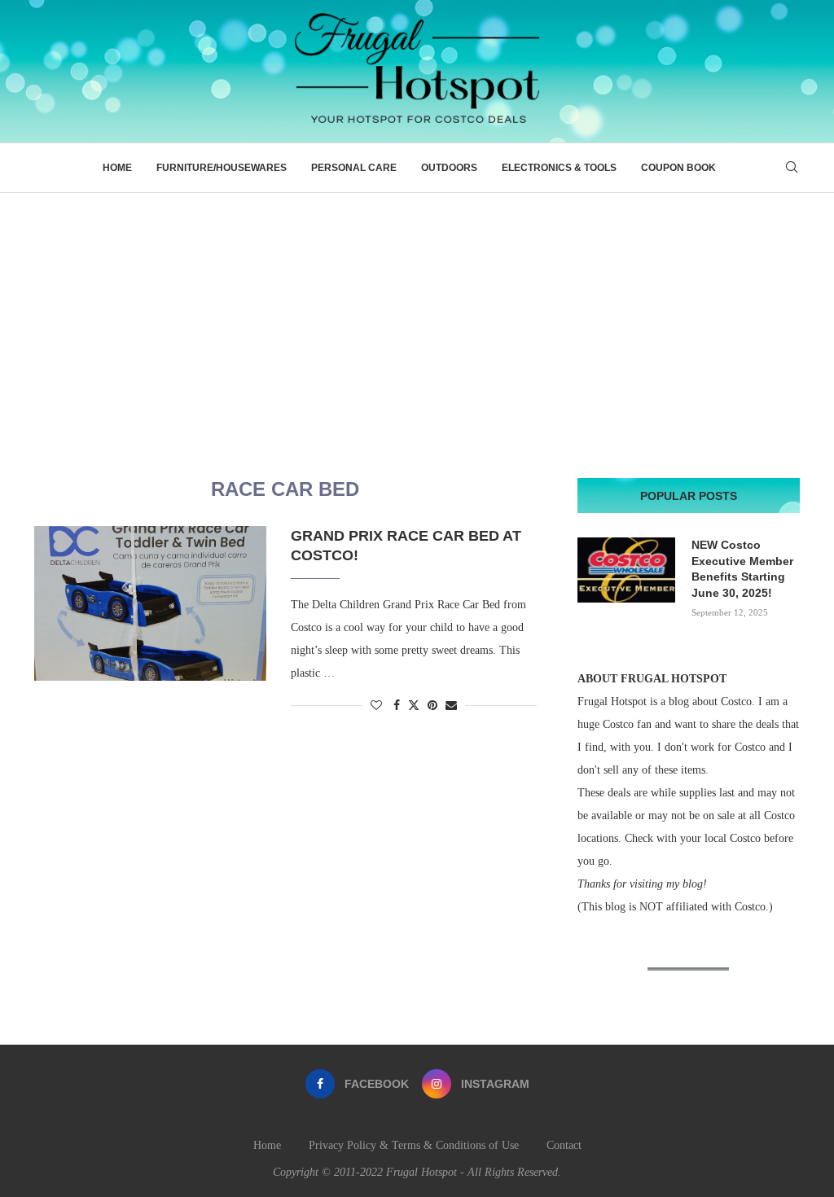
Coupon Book (678, 167)
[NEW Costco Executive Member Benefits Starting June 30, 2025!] (626, 570)
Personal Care (354, 167)
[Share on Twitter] (413, 705)
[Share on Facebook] (396, 705)
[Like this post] (376, 705)
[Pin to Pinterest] (432, 705)
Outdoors (449, 167)
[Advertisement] (417, 315)
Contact (564, 1145)
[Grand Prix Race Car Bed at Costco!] (150, 603)
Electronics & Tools (559, 167)
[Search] (792, 167)
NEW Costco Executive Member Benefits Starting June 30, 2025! (742, 568)
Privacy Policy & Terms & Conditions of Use (414, 1145)
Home (117, 167)
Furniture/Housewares (221, 167)
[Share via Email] (451, 705)
